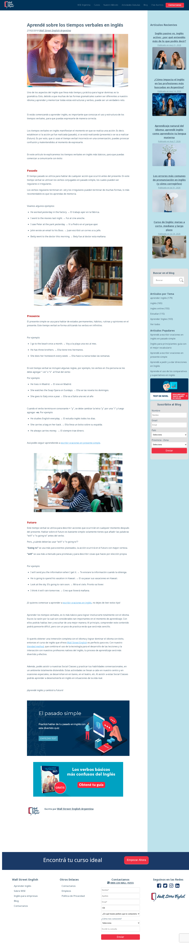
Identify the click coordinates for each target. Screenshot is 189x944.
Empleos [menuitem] (66, 890)
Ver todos (155, 324)
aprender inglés (161, 297)
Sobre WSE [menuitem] (20, 890)
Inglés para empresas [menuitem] (26, 895)
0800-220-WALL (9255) (122, 882)
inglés (156, 303)
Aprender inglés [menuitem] (22, 885)
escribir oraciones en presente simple (80, 442)
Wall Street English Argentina (55, 30)
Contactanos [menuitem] (21, 905)
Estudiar (157, 313)
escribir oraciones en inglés (77, 602)
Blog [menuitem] (16, 900)
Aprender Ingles (161, 319)
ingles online (159, 308)
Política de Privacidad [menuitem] (73, 895)
